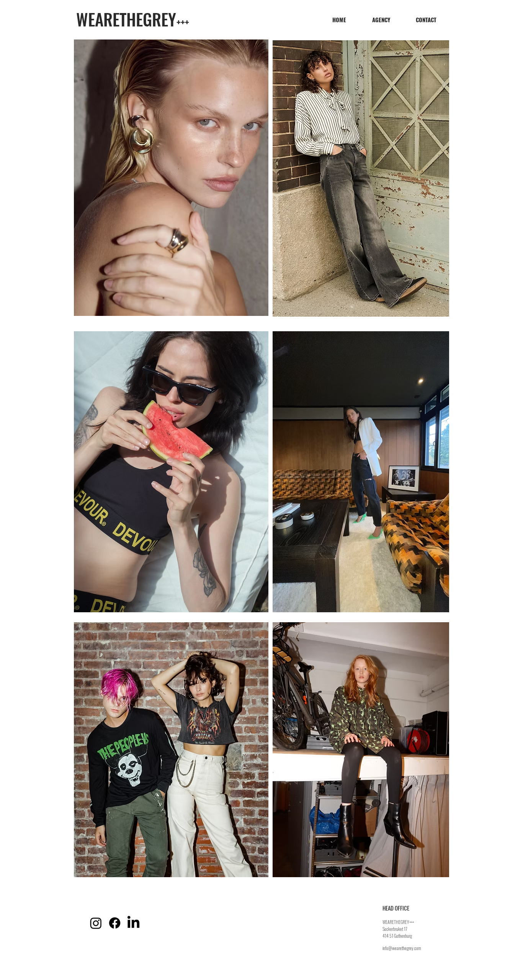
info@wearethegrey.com (401, 948)
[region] (171, 177)
